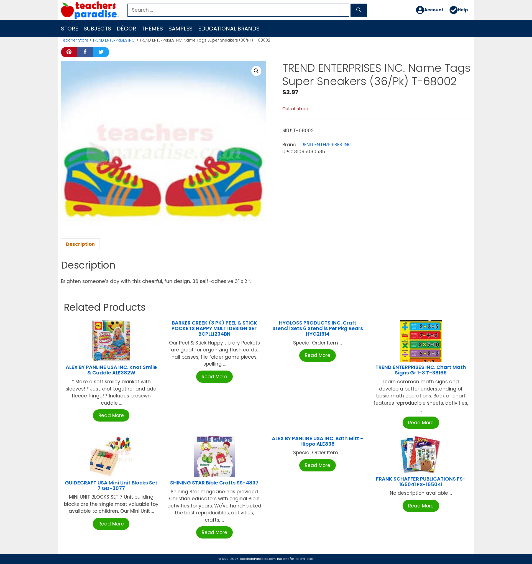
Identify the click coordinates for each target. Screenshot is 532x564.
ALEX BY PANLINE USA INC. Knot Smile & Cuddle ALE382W (111, 370)
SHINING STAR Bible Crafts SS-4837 (214, 482)
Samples (180, 28)
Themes (152, 28)
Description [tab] (80, 244)
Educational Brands (229, 28)
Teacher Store (74, 40)
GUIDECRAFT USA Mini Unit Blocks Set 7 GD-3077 (111, 485)
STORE (69, 28)
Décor (126, 28)
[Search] (359, 10)
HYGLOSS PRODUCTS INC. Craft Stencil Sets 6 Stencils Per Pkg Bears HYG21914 (317, 328)
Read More (111, 415)
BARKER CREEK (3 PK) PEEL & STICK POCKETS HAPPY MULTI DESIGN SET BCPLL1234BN (214, 328)
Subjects (97, 28)
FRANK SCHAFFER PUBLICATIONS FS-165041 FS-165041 (421, 481)
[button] (256, 71)
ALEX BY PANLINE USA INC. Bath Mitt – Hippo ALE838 (318, 441)
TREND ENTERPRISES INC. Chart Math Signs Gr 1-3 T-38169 (420, 370)
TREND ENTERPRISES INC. (114, 40)
